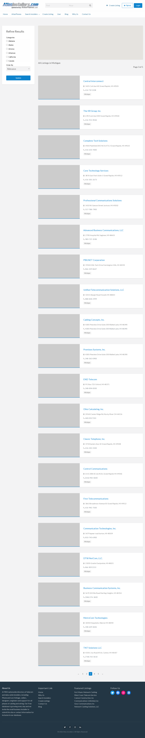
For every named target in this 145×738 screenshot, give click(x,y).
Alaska (10, 45)
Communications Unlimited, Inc (86, 701)
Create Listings (44, 701)
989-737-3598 (91, 239)
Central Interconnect (93, 81)
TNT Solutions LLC (92, 647)
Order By (9, 65)
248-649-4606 (91, 627)
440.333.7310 (90, 418)
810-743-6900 (91, 537)
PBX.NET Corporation (94, 260)
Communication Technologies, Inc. (99, 528)
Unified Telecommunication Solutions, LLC (103, 290)
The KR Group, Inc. (92, 111)
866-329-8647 (91, 269)
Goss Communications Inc (84, 704)
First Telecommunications (95, 498)
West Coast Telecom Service (85, 695)
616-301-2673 (91, 179)
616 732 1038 (90, 90)
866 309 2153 (90, 567)
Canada (11, 61)
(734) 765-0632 (91, 657)
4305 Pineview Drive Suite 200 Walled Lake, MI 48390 (106, 329)
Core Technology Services (95, 170)
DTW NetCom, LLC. (93, 558)
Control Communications (95, 468)
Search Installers (31, 14)
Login (138, 5)
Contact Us (86, 14)
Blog (66, 14)
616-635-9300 (91, 150)
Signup (128, 5)
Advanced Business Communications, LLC (103, 230)
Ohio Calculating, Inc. (93, 409)
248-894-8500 (91, 388)
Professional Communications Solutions (102, 200)
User (59, 14)
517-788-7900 (91, 209)
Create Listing (114, 5)
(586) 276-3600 (91, 597)
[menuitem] (113, 5)
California (12, 57)
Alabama (11, 41)
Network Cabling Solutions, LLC (86, 706)
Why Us (75, 14)
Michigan (87, 94)
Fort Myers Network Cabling (85, 692)
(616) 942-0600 (91, 478)
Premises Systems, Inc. (94, 349)
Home (5, 14)
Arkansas (11, 53)
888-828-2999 (91, 299)
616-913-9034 (91, 120)
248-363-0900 (91, 358)
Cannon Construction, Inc (84, 698)
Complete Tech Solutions (95, 140)
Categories (10, 37)
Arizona (11, 49)
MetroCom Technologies (95, 618)
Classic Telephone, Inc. (94, 439)
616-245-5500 (91, 448)
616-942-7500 (91, 507)
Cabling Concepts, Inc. (93, 319)
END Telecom (90, 379)
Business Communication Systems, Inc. (102, 588)
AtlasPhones (16, 14)
